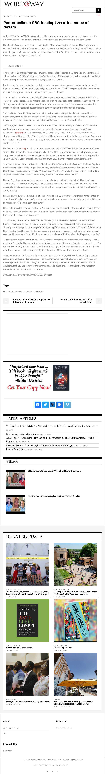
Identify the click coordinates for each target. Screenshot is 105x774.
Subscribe (7, 751)
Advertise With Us (63, 728)
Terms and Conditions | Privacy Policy (52, 765)
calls (13, 291)
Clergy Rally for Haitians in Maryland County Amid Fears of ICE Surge (39, 445)
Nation (66, 589)
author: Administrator (25, 16)
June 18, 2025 (11, 596)
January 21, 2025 (12, 650)
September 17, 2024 (13, 704)
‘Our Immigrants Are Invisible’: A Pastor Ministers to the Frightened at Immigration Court (48, 426)
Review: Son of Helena (16, 449)
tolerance (38, 291)
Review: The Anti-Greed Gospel (19, 648)
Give (5, 734)
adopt (6, 291)
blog (24, 148)
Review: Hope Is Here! (63, 648)
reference (20, 132)
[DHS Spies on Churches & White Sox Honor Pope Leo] (15, 488)
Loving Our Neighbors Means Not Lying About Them (28, 702)
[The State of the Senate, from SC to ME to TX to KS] (15, 513)
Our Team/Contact (11, 728)
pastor (21, 291)
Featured (18, 589)
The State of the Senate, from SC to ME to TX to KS (54, 495)
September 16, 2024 (61, 706)
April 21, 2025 (59, 596)
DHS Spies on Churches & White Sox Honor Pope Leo (54, 471)
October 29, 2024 (60, 650)
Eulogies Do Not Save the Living (21, 434)
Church (9, 589)
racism (29, 291)
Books (9, 645)
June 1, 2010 (8, 16)
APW (8, 699)
